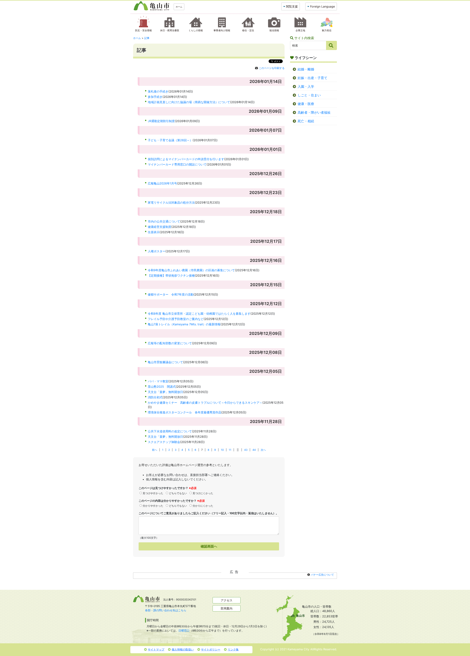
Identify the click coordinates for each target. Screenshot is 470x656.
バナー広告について (322, 574)
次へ (263, 449)
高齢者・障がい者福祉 (314, 112)
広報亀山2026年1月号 (162, 183)
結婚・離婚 (306, 69)
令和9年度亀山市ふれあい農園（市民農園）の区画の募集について (191, 270)
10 (222, 449)
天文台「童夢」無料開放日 (165, 392)
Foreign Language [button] (322, 6)
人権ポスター (156, 251)
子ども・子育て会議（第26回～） (170, 140)
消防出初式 (155, 397)
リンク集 (233, 649)
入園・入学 (306, 86)
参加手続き (155, 97)
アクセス (226, 600)
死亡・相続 (306, 121)
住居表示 (154, 232)
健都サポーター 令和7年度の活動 (171, 294)
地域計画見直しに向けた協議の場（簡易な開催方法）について (189, 102)
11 (230, 449)
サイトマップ (156, 649)
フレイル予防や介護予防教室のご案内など (176, 319)
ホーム (179, 6)
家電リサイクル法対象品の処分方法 (171, 202)
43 (245, 449)
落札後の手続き (158, 91)
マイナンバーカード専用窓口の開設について (177, 164)
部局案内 (226, 608)
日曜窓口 (183, 630)
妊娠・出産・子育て (312, 78)
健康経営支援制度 (159, 227)
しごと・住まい (309, 95)
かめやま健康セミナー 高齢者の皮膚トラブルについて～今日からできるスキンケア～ (205, 402)
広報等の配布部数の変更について (170, 343)
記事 (146, 38)
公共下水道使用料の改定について (170, 431)
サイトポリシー (210, 649)
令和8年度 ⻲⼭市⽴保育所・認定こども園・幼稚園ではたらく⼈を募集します (199, 313)
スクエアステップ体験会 (164, 442)
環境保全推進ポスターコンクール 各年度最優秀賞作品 (184, 412)
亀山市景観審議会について (165, 362)
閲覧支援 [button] (292, 6)
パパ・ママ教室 (158, 381)
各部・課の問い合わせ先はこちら (165, 610)
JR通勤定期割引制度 (161, 121)
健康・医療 (306, 104)
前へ (154, 449)
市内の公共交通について (164, 221)
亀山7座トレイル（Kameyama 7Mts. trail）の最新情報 (184, 324)
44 (254, 449)
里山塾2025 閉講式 (162, 386)
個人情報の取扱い (183, 649)
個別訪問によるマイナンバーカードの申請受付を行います (186, 159)
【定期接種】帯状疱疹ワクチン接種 (171, 275)
